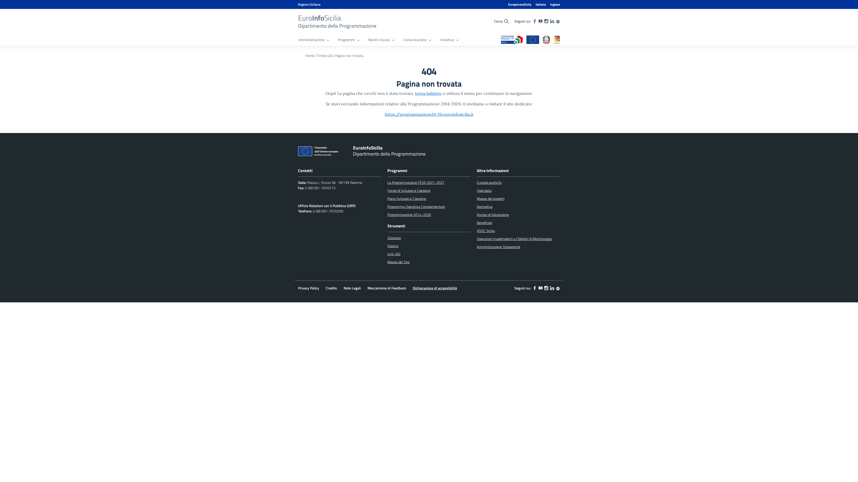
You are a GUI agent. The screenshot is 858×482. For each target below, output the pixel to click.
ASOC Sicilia (486, 230)
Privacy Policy (308, 288)
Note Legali (352, 288)
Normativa (484, 206)
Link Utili (393, 254)
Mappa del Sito (398, 262)
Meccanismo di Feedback (387, 288)
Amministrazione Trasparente (498, 246)
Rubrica (392, 246)
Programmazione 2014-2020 (409, 214)
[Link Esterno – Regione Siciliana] (557, 40)
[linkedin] (552, 21)
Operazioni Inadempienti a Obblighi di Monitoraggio (514, 238)
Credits (331, 288)
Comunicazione (415, 39)
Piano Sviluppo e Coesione (406, 198)
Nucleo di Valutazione (493, 214)
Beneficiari (484, 222)
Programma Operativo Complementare (416, 206)
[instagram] (546, 21)
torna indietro (428, 93)
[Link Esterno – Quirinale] (546, 40)
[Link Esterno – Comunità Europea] (533, 40)
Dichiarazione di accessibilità (435, 288)
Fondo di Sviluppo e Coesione (408, 190)
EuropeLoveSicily (519, 4)
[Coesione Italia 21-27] (512, 40)
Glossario (394, 238)
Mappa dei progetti (491, 198)
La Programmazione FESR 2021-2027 (415, 182)
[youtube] (540, 21)
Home (309, 55)
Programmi (346, 39)
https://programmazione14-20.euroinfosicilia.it (429, 114)
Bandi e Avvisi (379, 39)
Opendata (484, 190)
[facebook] (535, 21)
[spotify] (558, 21)
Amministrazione (311, 39)
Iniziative (447, 39)
